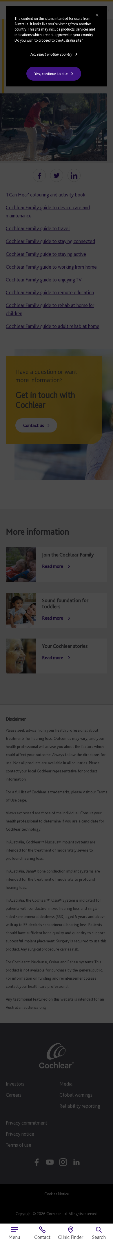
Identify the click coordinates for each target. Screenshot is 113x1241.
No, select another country (51, 54)
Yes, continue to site (51, 73)
